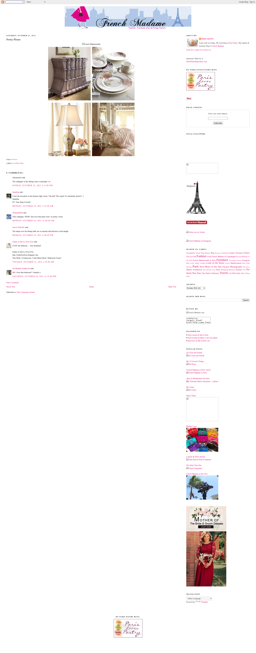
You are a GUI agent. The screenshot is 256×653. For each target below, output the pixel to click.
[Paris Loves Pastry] (200, 90)
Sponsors (232, 270)
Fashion (201, 256)
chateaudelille (17, 213)
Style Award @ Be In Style (198, 335)
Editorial (189, 257)
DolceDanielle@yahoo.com (196, 61)
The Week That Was (193, 465)
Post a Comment (12, 283)
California (225, 253)
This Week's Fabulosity (210, 273)
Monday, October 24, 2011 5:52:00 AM (32, 206)
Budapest (218, 253)
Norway (189, 267)
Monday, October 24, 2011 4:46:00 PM (32, 235)
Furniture (19, 163)
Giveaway (232, 260)
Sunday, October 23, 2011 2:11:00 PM (32, 185)
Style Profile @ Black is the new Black (202, 338)
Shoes (218, 270)
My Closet (190, 387)
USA (230, 273)
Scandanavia (197, 270)
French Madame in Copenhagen (223, 256)
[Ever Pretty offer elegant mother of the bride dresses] (206, 586)
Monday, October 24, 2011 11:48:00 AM (33, 220)
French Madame (218, 46)
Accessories (190, 253)
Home (91, 287)
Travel (224, 273)
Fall (194, 256)
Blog (212, 253)
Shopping (224, 270)
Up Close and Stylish (194, 353)
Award (198, 253)
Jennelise (15, 192)
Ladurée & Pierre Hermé (195, 457)
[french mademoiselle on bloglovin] (196, 213)
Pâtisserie (225, 267)
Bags (202, 253)
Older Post (172, 287)
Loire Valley (194, 263)
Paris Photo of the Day (211, 266)
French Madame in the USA (196, 474)
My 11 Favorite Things (195, 361)
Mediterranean (236, 263)
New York (246, 263)
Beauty (207, 253)
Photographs (236, 266)
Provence (246, 267)
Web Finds (236, 273)
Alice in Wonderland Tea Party (198, 378)
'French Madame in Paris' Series (198, 370)
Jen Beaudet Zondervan (21, 268)
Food (209, 256)
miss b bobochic (18, 227)
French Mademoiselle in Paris (204, 260)
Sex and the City (209, 270)
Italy (188, 263)
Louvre (227, 263)
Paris (196, 266)
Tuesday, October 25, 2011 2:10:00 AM (33, 262)
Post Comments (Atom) (26, 292)
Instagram (246, 260)
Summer (239, 270)
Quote (189, 269)
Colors (246, 253)
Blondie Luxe (191, 426)
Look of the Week (215, 263)
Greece (239, 260)
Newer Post (10, 287)
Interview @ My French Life (199, 341)
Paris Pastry (208, 39)
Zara (187, 276)
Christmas (239, 253)
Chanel (231, 253)
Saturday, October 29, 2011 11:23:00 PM (34, 276)
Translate (204, 602)
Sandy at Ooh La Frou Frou (22, 242)
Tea (244, 270)
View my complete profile (198, 50)
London (203, 263)
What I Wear (245, 273)
